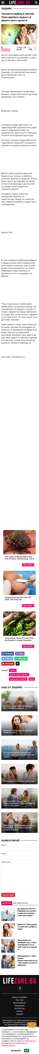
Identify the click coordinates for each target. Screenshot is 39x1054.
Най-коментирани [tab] (20, 903)
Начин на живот (19, 997)
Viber (21, 653)
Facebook (9, 653)
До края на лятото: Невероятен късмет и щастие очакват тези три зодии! (18, 754)
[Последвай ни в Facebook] (20, 988)
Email (3, 853)
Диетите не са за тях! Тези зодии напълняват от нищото (18, 707)
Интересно (19, 1008)
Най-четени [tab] (6, 903)
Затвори (16, 1050)
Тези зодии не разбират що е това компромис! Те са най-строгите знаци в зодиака (18, 827)
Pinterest (9, 663)
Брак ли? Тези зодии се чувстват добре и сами (18, 731)
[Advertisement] (19, 468)
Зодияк (6, 8)
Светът (19, 1011)
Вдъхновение (19, 1003)
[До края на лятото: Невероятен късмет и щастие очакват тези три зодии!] (19, 749)
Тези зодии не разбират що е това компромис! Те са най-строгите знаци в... (27, 944)
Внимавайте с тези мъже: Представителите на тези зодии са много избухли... (27, 960)
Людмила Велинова (5, 50)
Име (3, 845)
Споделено (19, 1006)
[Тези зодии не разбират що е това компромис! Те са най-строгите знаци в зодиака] (19, 822)
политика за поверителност (14, 1044)
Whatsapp (22, 658)
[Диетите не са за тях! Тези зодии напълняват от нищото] (19, 701)
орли (32, 679)
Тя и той (19, 1000)
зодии (12, 670)
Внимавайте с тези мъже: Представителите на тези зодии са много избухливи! (19, 803)
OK (26, 1050)
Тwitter (8, 658)
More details (28, 565)
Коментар (6, 862)
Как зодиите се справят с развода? (19, 781)
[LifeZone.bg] (19, 981)
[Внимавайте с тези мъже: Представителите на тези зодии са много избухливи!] (19, 798)
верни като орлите (18, 679)
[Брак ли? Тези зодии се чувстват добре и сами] (19, 725)
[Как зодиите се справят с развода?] (19, 774)
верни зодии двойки (19, 675)
